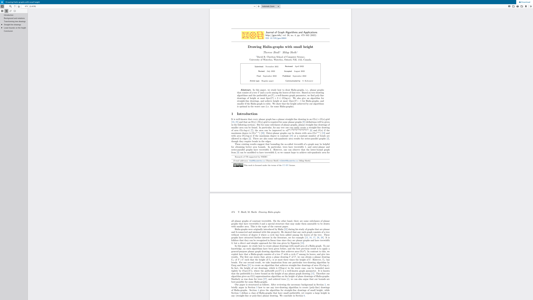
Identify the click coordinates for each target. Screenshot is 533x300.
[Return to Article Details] (2, 2)
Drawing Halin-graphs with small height (23, 2)
